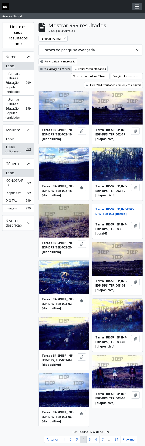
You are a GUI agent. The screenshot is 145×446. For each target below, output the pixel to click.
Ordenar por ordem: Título (89, 76)
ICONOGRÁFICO (18, 182)
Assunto (12, 129)
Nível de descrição (13, 223)
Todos (10, 66)
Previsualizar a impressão (60, 61)
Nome (10, 56)
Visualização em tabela (91, 69)
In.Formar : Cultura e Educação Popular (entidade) (18, 108)
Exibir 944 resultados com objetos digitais (115, 85)
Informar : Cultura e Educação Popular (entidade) (18, 83)
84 (116, 439)
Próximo (129, 439)
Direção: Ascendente (126, 76)
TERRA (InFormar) (18, 149)
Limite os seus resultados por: (18, 35)
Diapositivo (18, 194)
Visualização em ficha (57, 69)
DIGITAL (18, 201)
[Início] (7, 7)
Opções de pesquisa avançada (68, 49)
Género (12, 163)
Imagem (18, 209)
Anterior (53, 439)
